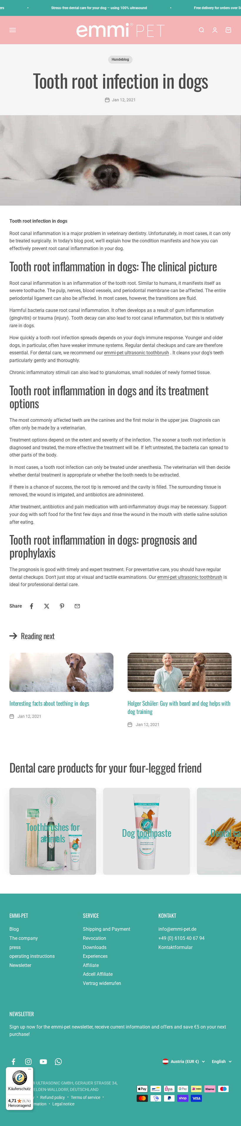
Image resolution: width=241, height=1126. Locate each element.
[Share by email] (77, 606)
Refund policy (52, 1097)
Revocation (94, 938)
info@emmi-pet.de (177, 929)
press (15, 947)
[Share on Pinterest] (62, 606)
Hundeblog (120, 59)
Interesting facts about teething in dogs (49, 703)
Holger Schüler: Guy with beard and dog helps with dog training (179, 707)
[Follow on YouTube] (43, 1062)
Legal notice (63, 1104)
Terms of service (85, 1097)
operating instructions (32, 956)
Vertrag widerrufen (102, 983)
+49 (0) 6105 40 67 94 (181, 938)
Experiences (95, 956)
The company (23, 938)
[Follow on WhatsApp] (58, 1062)
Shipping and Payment (106, 929)
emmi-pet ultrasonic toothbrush (136, 353)
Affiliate (91, 965)
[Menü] (29, 1070)
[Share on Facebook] (31, 606)
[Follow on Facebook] (13, 1062)
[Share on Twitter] (47, 606)
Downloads (94, 947)
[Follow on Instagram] (28, 1062)
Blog (14, 929)
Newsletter (20, 965)
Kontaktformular (175, 947)
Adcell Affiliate (98, 974)
